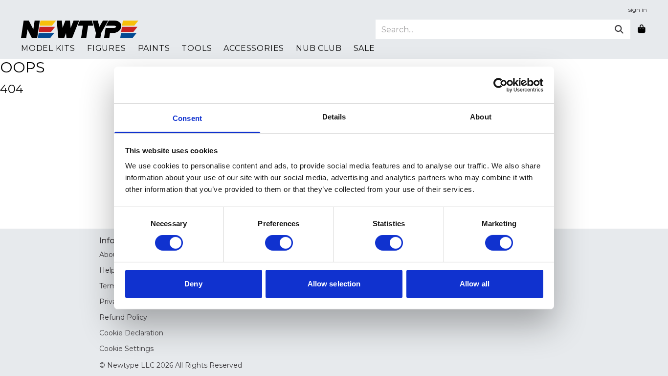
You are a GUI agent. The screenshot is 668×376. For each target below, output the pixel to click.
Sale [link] (364, 48)
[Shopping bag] (641, 29)
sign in (637, 9)
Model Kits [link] (48, 48)
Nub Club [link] (318, 48)
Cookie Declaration (131, 333)
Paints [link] (154, 48)
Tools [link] (196, 48)
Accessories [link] (253, 48)
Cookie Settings (126, 348)
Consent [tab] (187, 118)
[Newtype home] (79, 29)
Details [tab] (334, 117)
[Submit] (619, 29)
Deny (193, 284)
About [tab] (480, 117)
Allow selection (334, 284)
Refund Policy (123, 317)
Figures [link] (106, 48)
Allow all (475, 284)
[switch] (279, 243)
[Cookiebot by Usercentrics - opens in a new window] (500, 84)
